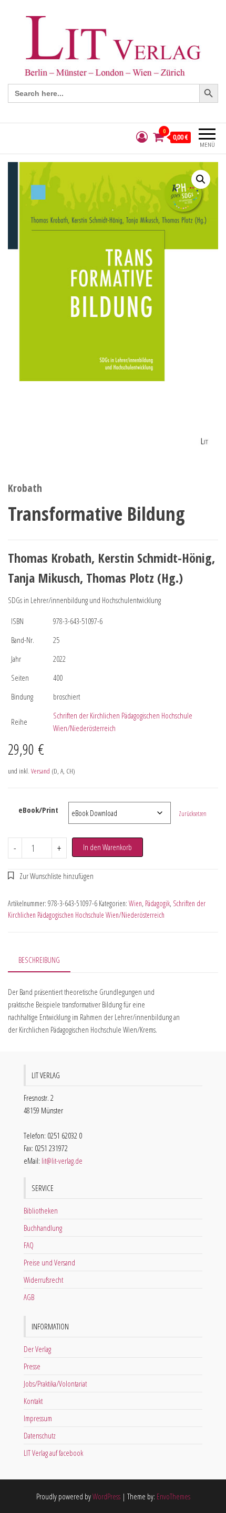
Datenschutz (40, 1435)
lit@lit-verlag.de (62, 1160)
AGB (29, 1297)
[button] (200, 179)
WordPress (106, 1496)
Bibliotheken (41, 1210)
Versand (40, 771)
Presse (32, 1366)
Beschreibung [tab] (39, 959)
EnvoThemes (173, 1496)
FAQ (29, 1245)
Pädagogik (157, 903)
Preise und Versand (49, 1262)
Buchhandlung (43, 1227)
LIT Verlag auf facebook (53, 1452)
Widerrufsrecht (43, 1279)
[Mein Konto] (142, 137)
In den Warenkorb (107, 847)
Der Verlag (37, 1349)
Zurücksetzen (193, 813)
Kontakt (33, 1401)
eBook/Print (38, 809)
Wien (135, 903)
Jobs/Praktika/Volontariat (55, 1383)
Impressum (38, 1418)
